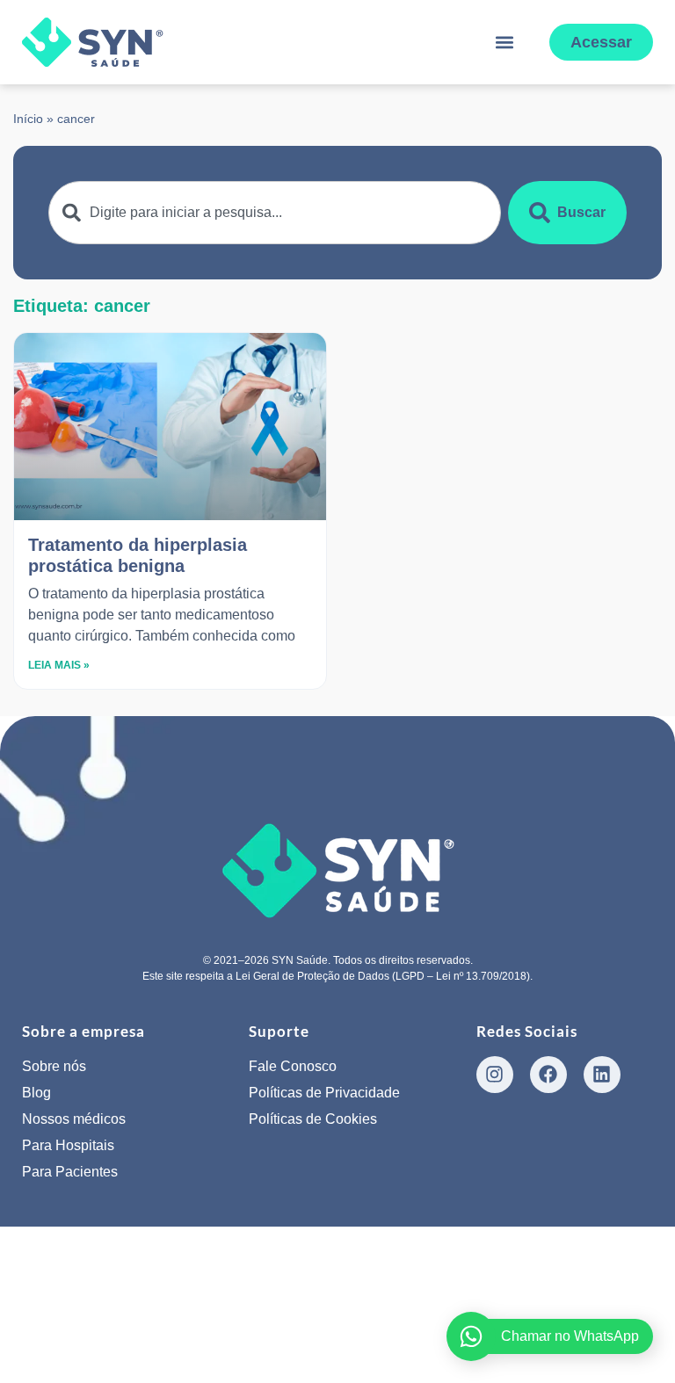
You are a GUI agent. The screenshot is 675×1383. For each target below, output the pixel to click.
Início (28, 119)
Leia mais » (59, 665)
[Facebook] (548, 1074)
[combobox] (274, 212)
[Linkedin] (602, 1074)
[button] (504, 42)
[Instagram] (494, 1074)
